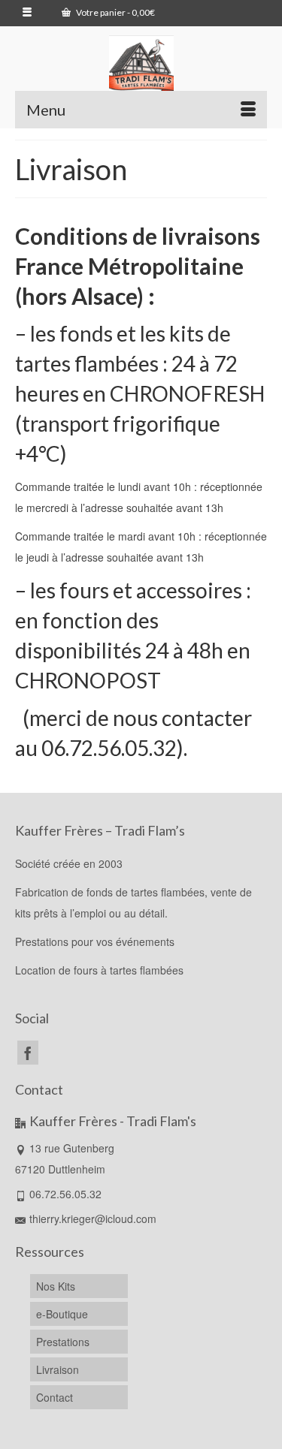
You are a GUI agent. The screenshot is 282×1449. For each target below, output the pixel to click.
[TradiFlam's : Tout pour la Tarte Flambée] (141, 67)
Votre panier (114, 12)
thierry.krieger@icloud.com (92, 1218)
